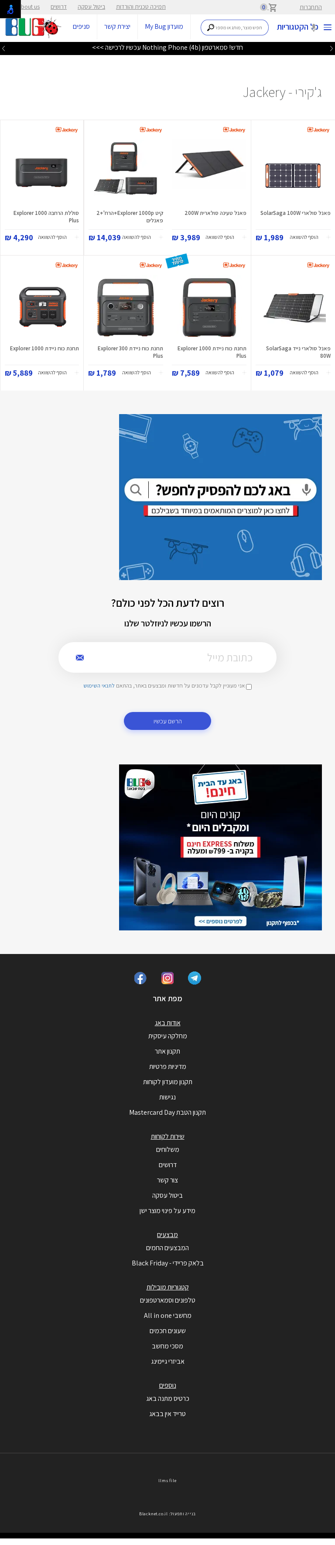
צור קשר (167, 1180)
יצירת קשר (117, 26)
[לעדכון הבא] (3, 48)
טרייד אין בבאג (167, 1413)
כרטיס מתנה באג (167, 1398)
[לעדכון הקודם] (331, 48)
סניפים (81, 26)
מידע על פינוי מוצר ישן (167, 1210)
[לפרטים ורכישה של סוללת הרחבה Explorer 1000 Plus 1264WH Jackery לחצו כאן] (42, 172)
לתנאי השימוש (99, 685)
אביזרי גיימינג (168, 1361)
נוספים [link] (167, 1385)
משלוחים (167, 1149)
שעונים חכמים (168, 1330)
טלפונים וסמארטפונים (167, 1300)
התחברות (311, 7)
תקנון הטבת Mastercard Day (167, 1112)
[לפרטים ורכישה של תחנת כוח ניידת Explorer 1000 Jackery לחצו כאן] (42, 307)
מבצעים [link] (167, 1234)
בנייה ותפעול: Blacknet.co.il (167, 1514)
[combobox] (235, 27)
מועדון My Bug (164, 26)
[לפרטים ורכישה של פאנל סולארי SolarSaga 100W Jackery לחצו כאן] (293, 172)
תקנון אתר (167, 1051)
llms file (167, 1480)
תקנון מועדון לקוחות (167, 1081)
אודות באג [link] (168, 1022)
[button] (310, 237)
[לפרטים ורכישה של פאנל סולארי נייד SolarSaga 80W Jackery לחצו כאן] (293, 307)
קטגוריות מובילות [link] (168, 1287)
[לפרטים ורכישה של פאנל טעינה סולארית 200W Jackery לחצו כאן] (209, 172)
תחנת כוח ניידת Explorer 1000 (44, 348)
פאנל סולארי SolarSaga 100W (295, 213)
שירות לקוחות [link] (168, 1136)
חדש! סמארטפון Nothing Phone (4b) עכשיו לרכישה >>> (167, 47)
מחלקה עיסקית (167, 1035)
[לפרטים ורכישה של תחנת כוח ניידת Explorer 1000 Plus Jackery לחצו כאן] (209, 307)
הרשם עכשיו (168, 721)
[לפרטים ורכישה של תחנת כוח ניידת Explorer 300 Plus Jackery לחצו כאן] (125, 307)
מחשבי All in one (167, 1315)
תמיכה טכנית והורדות (141, 6)
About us (28, 6)
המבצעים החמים (167, 1247)
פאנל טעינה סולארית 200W (215, 213)
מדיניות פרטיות (167, 1066)
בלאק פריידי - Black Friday (168, 1263)
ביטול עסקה (91, 6)
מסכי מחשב (167, 1346)
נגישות (167, 1097)
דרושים (59, 6)
